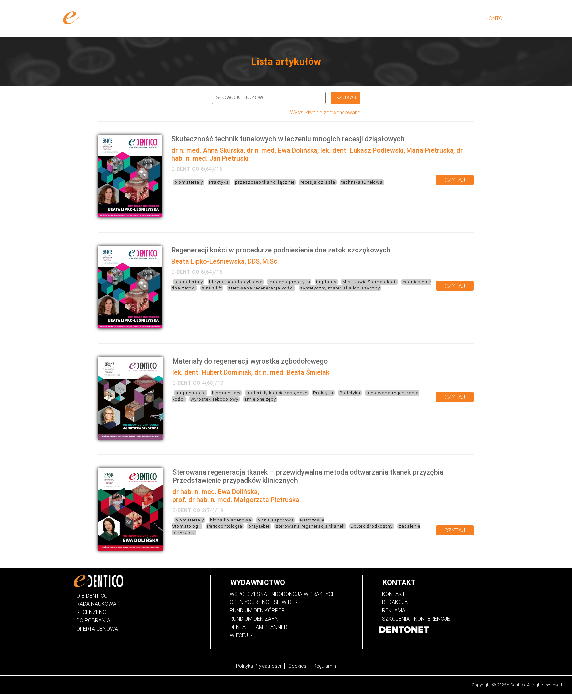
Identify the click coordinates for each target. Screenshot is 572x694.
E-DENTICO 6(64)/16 (196, 169)
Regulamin (324, 666)
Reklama (393, 610)
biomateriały (188, 182)
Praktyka (219, 182)
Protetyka (349, 392)
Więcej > (241, 635)
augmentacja (190, 392)
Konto (493, 18)
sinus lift (212, 288)
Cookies (297, 666)
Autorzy (401, 18)
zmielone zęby (260, 399)
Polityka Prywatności (258, 666)
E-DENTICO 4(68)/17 (197, 383)
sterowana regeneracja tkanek (310, 526)
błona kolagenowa (230, 520)
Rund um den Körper (257, 610)
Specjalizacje (437, 18)
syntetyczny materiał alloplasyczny (340, 288)
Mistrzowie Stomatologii (369, 281)
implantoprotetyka (289, 281)
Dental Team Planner (258, 627)
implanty (326, 281)
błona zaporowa (275, 520)
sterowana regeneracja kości (261, 288)
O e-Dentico (369, 18)
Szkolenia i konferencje (416, 619)
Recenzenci (92, 612)
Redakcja (395, 602)
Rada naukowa (96, 604)
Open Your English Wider (264, 602)
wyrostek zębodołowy (214, 399)
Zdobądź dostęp (326, 18)
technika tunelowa (362, 182)
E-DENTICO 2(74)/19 (197, 510)
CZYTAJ (454, 180)
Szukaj (345, 97)
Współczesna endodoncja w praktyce (282, 594)
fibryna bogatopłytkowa (235, 281)
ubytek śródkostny (372, 526)
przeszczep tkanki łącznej (264, 182)
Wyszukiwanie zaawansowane (325, 112)
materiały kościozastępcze (276, 392)
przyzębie (259, 526)
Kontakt (393, 594)
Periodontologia (224, 526)
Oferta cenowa (97, 629)
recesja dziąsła (317, 182)
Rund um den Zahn (254, 619)
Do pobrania (93, 620)
